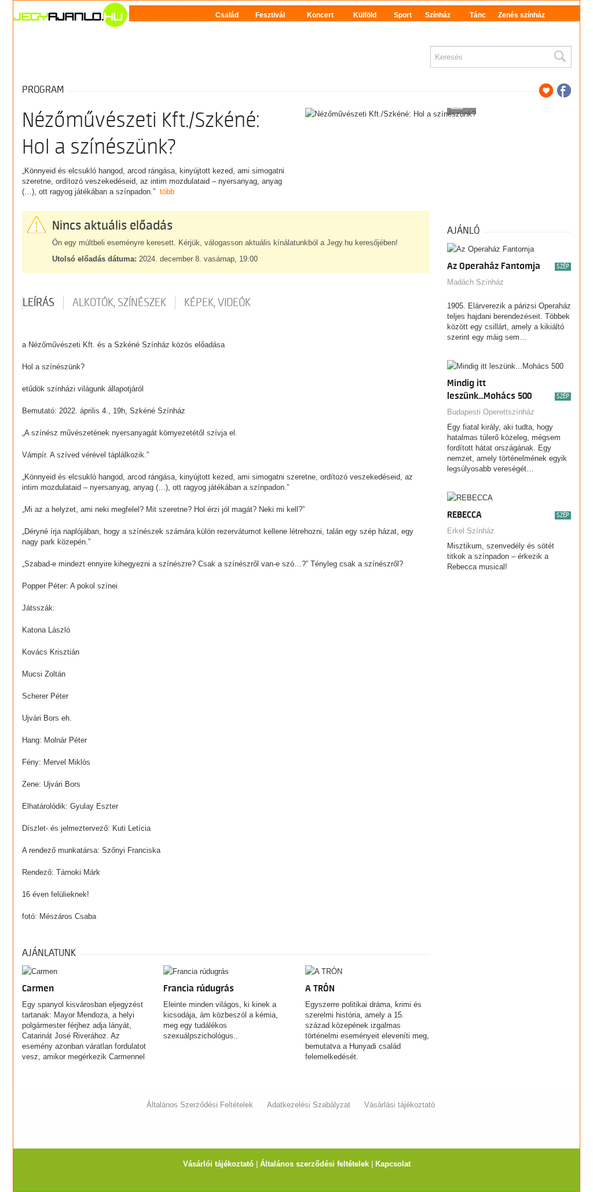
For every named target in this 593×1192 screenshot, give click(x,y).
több (167, 191)
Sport (403, 15)
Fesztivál (270, 15)
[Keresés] (559, 57)
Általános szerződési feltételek (314, 1164)
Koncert (320, 15)
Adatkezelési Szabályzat (308, 1104)
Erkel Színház (471, 530)
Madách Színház (475, 282)
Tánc (478, 15)
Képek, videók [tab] (217, 302)
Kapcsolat (393, 1164)
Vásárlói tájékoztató (218, 1164)
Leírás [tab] (38, 302)
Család (227, 15)
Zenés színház (521, 15)
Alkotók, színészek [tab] (119, 302)
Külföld (364, 15)
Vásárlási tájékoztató (399, 1104)
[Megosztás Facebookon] (564, 90)
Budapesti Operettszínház (491, 412)
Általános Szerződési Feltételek (200, 1104)
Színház (438, 15)
